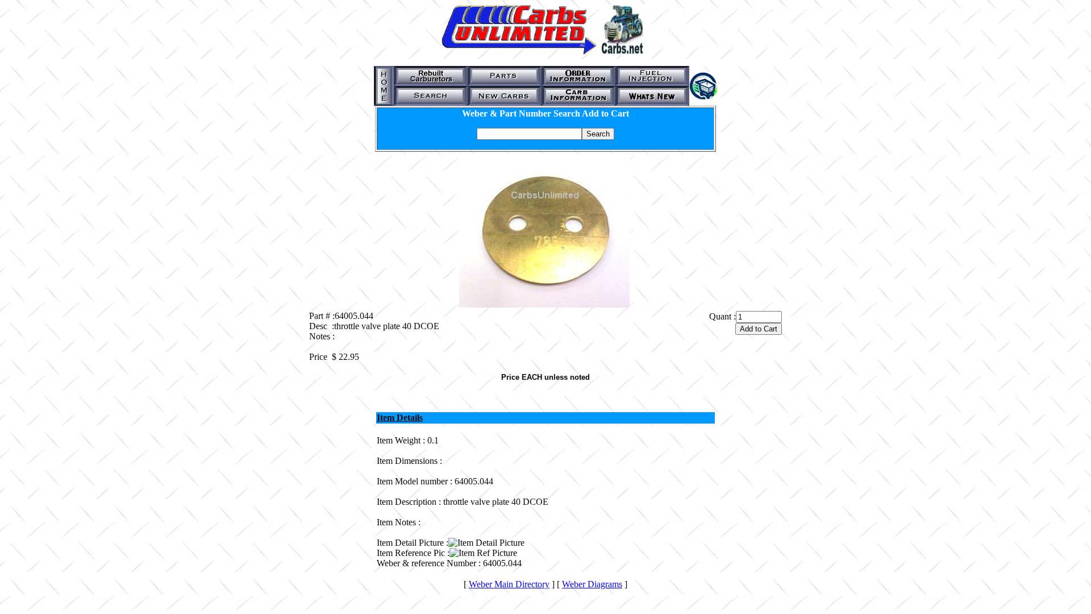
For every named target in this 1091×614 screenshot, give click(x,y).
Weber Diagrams (592, 584)
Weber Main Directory (509, 584)
